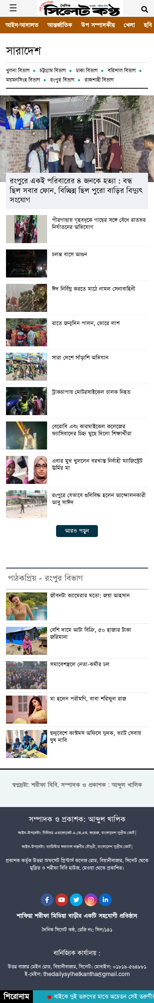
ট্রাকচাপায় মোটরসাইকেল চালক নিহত (91, 392)
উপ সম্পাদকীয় (98, 25)
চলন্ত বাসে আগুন (69, 254)
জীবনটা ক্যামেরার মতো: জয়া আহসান (90, 595)
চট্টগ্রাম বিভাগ (53, 70)
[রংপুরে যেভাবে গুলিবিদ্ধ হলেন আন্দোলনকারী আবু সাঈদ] (28, 504)
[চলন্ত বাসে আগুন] (28, 263)
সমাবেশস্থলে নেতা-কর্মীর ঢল (80, 664)
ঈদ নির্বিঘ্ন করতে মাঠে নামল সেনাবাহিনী (93, 289)
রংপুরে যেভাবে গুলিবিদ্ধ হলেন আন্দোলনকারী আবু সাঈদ (99, 499)
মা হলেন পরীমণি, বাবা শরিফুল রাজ (88, 699)
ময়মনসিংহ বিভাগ (23, 80)
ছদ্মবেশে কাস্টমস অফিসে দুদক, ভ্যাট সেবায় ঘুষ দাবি (95, 737)
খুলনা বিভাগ (18, 70)
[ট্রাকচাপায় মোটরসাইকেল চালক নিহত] (28, 401)
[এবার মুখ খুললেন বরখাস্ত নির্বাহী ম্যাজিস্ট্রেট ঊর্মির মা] (28, 470)
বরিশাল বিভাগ (122, 70)
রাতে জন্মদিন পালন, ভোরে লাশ (86, 323)
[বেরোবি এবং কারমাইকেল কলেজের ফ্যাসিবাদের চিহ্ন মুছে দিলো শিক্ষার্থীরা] (28, 435)
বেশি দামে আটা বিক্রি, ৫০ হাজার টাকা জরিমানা (90, 634)
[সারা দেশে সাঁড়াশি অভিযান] (28, 367)
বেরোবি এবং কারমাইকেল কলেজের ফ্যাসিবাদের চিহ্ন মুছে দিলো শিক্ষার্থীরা (92, 430)
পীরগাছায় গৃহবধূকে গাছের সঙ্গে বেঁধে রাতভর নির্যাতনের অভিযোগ (99, 224)
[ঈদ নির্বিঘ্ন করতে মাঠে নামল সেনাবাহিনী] (28, 298)
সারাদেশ (23, 51)
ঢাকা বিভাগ (87, 70)
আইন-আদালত (22, 25)
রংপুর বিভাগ (62, 80)
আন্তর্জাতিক (59, 25)
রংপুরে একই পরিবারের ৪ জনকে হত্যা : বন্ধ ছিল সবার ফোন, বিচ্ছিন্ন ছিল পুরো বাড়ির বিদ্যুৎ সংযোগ (76, 191)
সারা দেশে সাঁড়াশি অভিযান (80, 358)
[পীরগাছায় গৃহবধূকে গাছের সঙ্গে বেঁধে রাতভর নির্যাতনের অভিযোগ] (28, 229)
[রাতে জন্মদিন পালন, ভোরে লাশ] (28, 332)
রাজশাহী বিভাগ (99, 80)
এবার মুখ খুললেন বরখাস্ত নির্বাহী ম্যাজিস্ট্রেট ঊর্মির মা (97, 465)
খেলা (129, 25)
